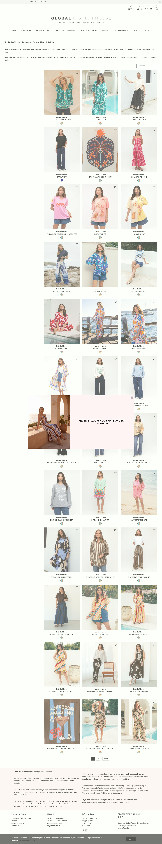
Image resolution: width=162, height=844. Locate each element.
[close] (132, 398)
